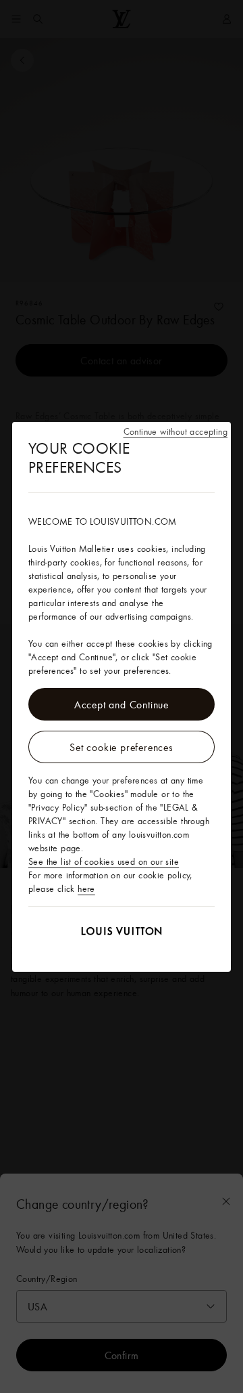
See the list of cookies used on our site (103, 861)
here (86, 888)
